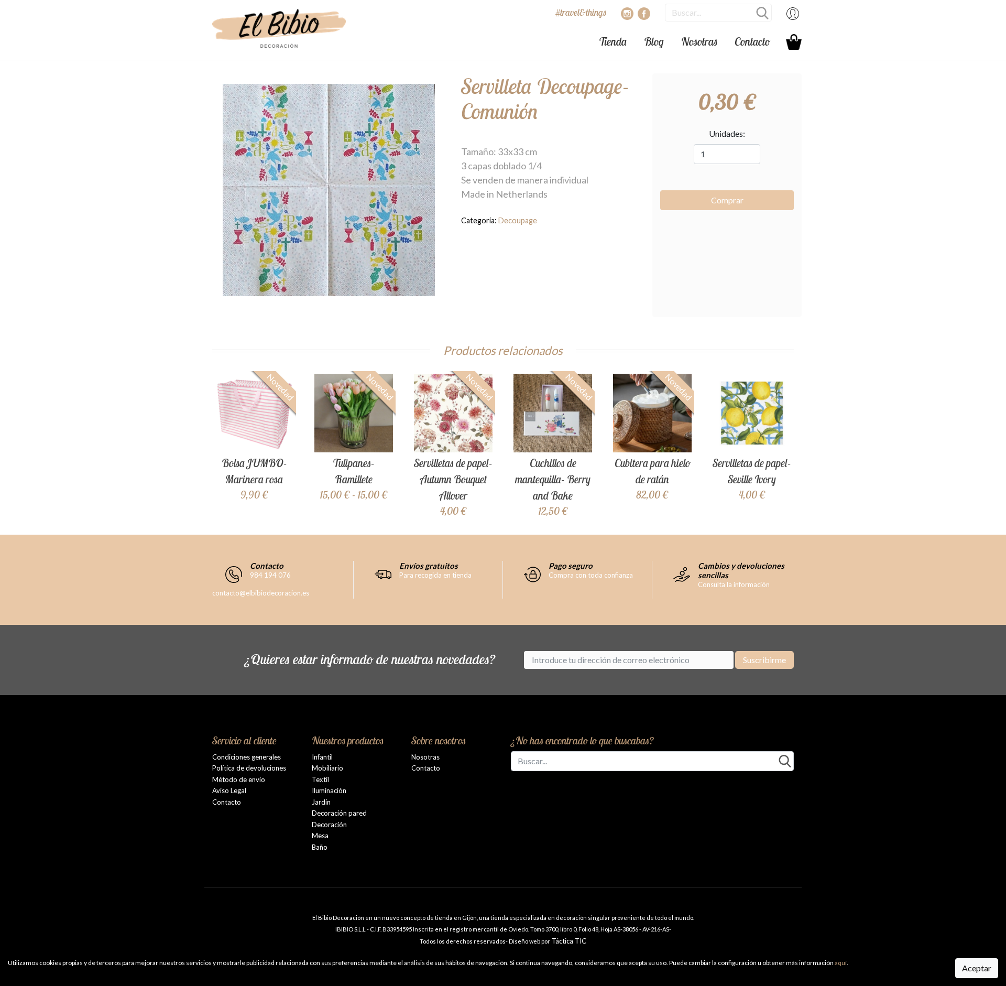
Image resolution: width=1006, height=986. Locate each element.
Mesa (320, 835)
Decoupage (517, 220)
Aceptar (976, 968)
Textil (320, 779)
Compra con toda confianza (591, 575)
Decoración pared (339, 813)
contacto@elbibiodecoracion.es (260, 593)
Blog (654, 41)
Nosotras (699, 41)
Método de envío (238, 779)
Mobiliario (327, 768)
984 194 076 (270, 575)
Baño (319, 847)
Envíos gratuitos (428, 565)
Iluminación (329, 790)
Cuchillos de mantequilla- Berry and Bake (553, 479)
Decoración (329, 824)
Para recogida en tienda (435, 575)
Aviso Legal (229, 790)
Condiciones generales (246, 757)
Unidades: (727, 133)
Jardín (321, 802)
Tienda (613, 41)
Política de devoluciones (249, 768)
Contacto (752, 41)
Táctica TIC (568, 941)
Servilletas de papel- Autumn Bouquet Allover (453, 479)
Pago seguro (571, 565)
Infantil (322, 757)
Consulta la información (734, 584)
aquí (841, 963)
